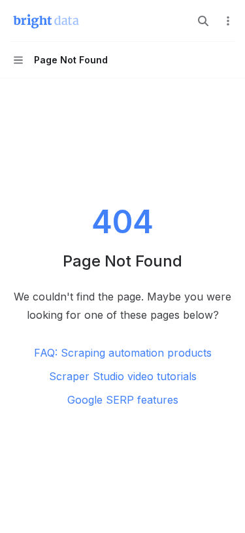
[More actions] (228, 21)
